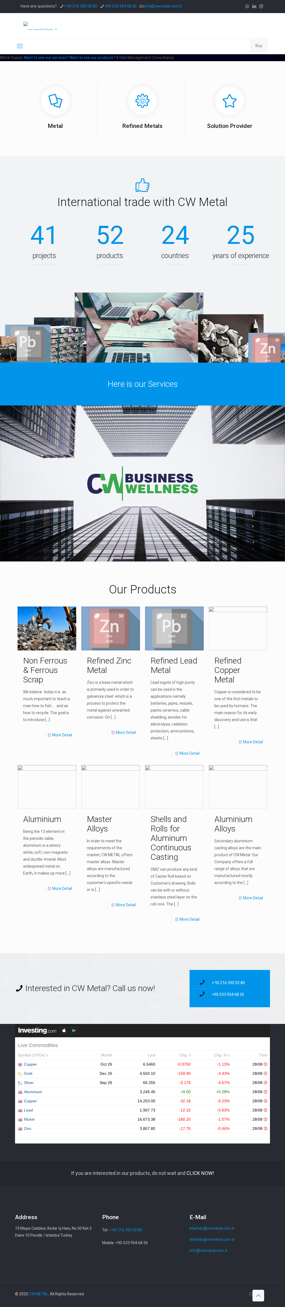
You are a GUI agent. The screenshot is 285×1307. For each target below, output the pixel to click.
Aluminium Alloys (233, 823)
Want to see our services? (46, 57)
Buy (258, 45)
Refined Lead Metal (174, 665)
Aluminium (42, 819)
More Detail (62, 735)
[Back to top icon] (258, 1295)
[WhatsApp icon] (247, 6)
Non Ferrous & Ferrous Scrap (45, 670)
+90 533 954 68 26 (120, 6)
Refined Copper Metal (228, 670)
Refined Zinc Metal (109, 665)
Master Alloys (99, 823)
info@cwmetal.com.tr (163, 6)
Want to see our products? (92, 57)
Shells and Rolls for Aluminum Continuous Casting (171, 838)
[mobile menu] (19, 46)
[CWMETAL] (40, 25)
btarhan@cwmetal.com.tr (212, 1228)
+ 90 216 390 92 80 (80, 6)
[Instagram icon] (261, 6)
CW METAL (38, 1294)
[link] (142, 483)
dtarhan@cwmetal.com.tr (212, 1239)
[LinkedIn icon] (254, 6)
